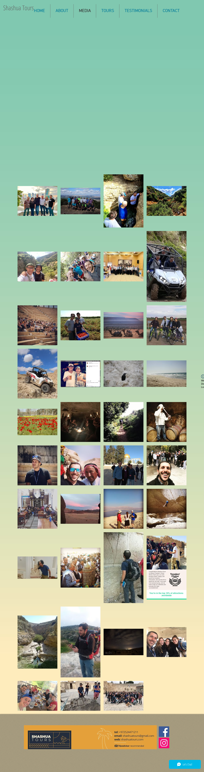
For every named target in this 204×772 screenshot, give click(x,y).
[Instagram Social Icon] (164, 743)
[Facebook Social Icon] (164, 731)
